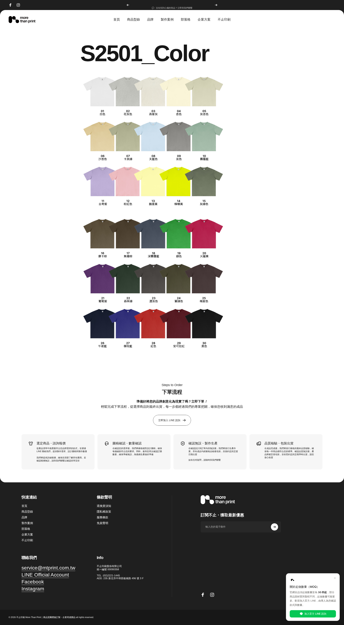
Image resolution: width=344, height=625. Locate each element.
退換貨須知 (104, 505)
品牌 (24, 517)
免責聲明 (102, 523)
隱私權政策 (104, 511)
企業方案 (27, 534)
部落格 (26, 528)
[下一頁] (216, 5)
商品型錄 (27, 511)
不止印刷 (27, 540)
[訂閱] (274, 526)
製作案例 (27, 523)
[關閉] (335, 578)
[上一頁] (128, 5)
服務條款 (102, 517)
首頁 (24, 505)
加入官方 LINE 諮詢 (315, 613)
